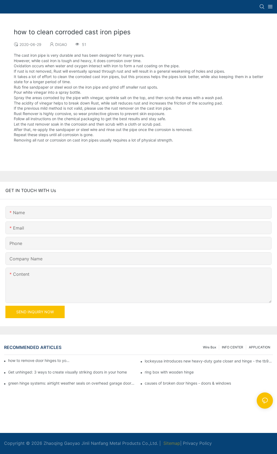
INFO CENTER (232, 347)
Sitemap (171, 443)
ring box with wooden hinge (169, 372)
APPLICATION (259, 347)
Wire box (209, 347)
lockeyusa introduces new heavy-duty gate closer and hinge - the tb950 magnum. (209, 361)
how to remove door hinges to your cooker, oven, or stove (39, 360)
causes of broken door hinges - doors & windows (188, 383)
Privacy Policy (197, 443)
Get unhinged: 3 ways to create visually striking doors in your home (67, 372)
